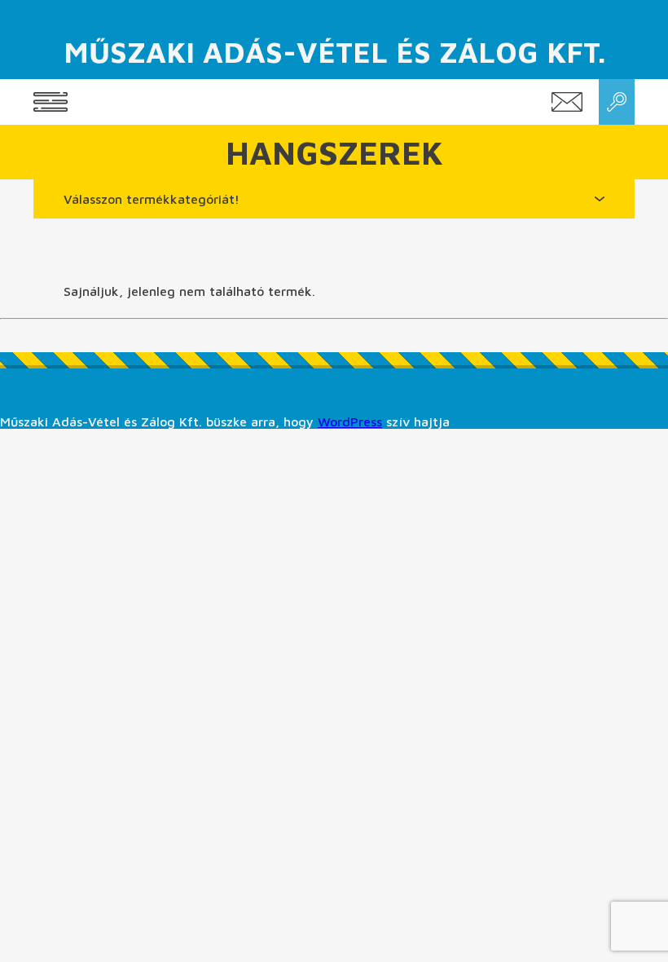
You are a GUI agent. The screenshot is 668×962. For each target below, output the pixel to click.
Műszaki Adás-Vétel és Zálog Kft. (334, 51)
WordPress (350, 421)
